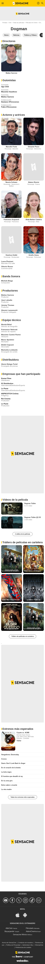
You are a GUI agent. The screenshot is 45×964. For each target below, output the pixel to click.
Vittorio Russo (7, 266)
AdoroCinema (31, 931)
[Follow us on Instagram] (26, 900)
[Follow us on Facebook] (13, 900)
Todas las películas (18, 22)
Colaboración (6, 100)
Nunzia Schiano (11, 182)
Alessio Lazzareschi (9, 310)
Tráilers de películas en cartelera (22, 636)
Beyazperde (9, 931)
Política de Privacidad (13, 945)
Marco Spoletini (7, 340)
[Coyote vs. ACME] (8, 741)
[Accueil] (20, 3)
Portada (4, 22)
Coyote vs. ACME (23, 733)
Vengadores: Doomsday (10, 754)
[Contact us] (39, 900)
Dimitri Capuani (7, 345)
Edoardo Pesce (33, 147)
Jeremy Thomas (7, 305)
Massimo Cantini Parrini (11, 335)
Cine (10, 22)
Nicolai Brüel (6, 324)
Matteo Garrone (11, 73)
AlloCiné (9, 928)
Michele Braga (7, 281)
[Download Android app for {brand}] (26, 915)
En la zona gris (6, 781)
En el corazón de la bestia (11, 768)
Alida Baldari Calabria (34, 219)
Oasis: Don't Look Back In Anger (13, 763)
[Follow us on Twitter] (19, 900)
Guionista (4, 85)
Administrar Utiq (27, 945)
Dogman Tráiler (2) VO (32, 517)
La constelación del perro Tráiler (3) (34, 629)
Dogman (19, 28)
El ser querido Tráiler (11, 629)
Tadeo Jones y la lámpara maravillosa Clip (34, 571)
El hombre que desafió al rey (12, 776)
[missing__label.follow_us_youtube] (6, 900)
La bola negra (6, 772)
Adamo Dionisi (33, 182)
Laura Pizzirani (7, 261)
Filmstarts (30, 928)
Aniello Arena (34, 255)
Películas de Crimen (31, 22)
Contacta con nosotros (25, 942)
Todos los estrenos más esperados (23, 797)
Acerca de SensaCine (9, 942)
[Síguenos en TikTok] (32, 900)
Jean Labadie (6, 300)
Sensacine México (20, 934)
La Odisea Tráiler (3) (33, 600)
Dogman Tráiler (30, 503)
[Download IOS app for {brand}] (18, 915)
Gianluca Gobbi (11, 255)
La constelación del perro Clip (12, 571)
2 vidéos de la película (22, 534)
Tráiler (19, 741)
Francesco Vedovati (9, 330)
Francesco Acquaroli (11, 219)
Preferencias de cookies (23, 947)
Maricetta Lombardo (9, 350)
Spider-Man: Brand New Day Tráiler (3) (12, 600)
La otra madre (6, 789)
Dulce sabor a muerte (9, 785)
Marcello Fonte (11, 147)
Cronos (4, 759)
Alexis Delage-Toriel (9, 364)
